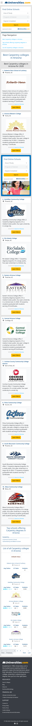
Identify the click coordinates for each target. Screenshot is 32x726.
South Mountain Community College (16, 444)
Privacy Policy (5, 705)
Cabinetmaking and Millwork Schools (11, 541)
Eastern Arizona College (12, 275)
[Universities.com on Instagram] (17, 723)
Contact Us (5, 703)
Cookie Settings (6, 710)
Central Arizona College (12, 318)
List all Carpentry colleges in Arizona (12, 47)
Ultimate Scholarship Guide (9, 695)
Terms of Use (5, 708)
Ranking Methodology (7, 689)
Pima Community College (13, 403)
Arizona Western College (12, 114)
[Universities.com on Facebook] (15, 723)
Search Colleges (6, 682)
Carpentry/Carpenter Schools (9, 539)
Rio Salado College (10, 238)
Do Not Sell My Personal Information (11, 712)
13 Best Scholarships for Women (10, 697)
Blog (3, 684)
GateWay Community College (14, 199)
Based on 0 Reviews (19, 104)
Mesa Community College (13, 487)
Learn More (16, 107)
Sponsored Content (7, 29)
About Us (4, 687)
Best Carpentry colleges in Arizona (12, 39)
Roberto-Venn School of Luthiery (15, 70)
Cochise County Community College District (15, 363)
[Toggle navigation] (1, 2)
